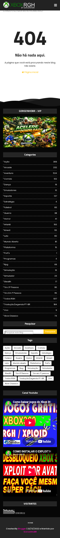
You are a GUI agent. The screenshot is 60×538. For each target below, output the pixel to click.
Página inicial (31, 72)
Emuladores (30, 190)
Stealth (30, 281)
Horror (30, 218)
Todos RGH (30, 298)
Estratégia (30, 201)
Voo (30, 310)
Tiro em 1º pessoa (30, 293)
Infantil (30, 224)
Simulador (30, 275)
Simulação (30, 270)
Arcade (30, 167)
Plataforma (30, 247)
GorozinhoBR (30, 531)
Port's (30, 253)
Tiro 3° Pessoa (30, 287)
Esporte (30, 196)
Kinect (30, 230)
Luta (30, 235)
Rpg (30, 264)
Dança (30, 184)
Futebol (30, 207)
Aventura (30, 173)
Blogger (22, 528)
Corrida (30, 178)
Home (30, 522)
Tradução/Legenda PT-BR (30, 304)
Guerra (30, 213)
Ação (30, 161)
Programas (30, 258)
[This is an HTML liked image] (30, 146)
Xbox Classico (30, 315)
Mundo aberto (30, 241)
